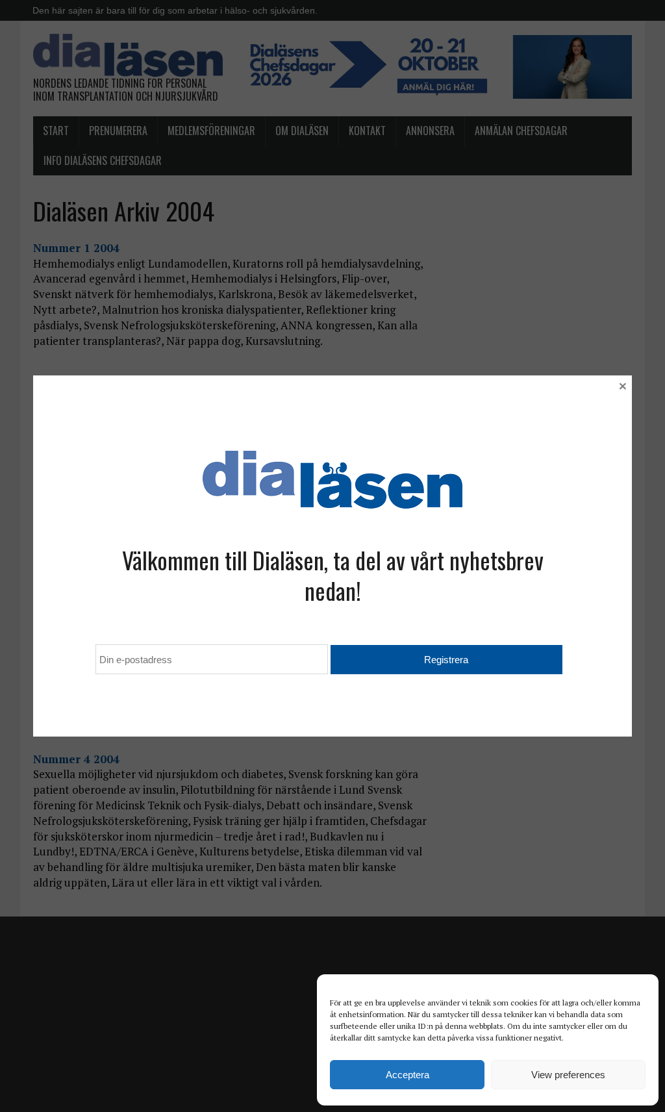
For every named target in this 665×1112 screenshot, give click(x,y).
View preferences (568, 1074)
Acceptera (407, 1074)
